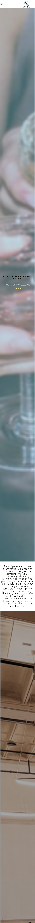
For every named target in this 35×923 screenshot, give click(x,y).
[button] (1, 4)
